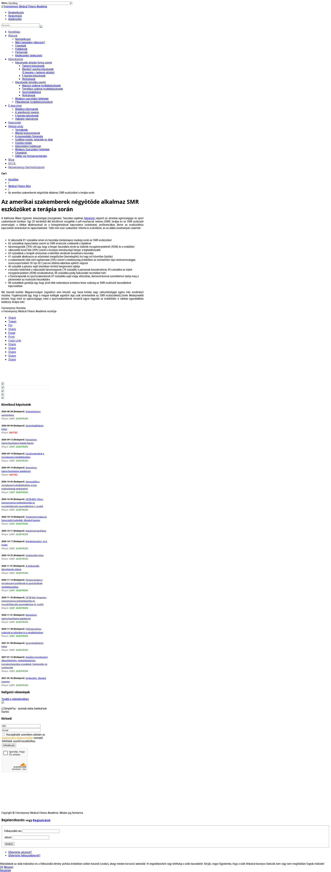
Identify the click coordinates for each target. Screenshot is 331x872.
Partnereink (21, 52)
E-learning (15, 105)
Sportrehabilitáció (31, 92)
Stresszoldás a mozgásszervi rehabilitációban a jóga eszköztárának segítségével (20, 485)
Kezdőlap (14, 32)
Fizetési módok (23, 143)
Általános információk (26, 109)
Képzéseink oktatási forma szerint (33, 62)
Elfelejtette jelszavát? (20, 852)
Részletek (5, 870)
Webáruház (15, 126)
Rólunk (12, 35)
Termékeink (21, 129)
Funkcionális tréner (35, 555)
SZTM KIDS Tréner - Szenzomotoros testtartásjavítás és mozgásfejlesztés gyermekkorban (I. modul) (22, 503)
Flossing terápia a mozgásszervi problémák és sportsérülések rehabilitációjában (21, 583)
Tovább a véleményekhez (15, 699)
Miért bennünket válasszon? (30, 42)
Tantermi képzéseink (33, 66)
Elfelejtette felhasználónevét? (24, 855)
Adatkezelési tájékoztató (28, 55)
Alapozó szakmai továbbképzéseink (41, 85)
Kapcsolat (14, 122)
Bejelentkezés (16, 12)
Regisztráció (15, 15)
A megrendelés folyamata (29, 136)
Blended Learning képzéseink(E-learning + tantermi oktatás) (38, 71)
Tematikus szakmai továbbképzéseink (42, 88)
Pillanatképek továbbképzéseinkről (34, 102)
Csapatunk (20, 45)
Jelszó (7, 837)
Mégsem (8, 867)
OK (1, 867)
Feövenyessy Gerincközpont (26, 167)
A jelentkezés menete (27, 112)
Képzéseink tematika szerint (30, 82)
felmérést (90, 218)
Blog (11, 159)
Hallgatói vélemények (26, 119)
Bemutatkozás (23, 39)
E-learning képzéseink (34, 75)
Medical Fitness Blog (19, 186)
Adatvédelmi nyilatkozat (28, 146)
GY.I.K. (12, 163)
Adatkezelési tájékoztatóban (17, 738)
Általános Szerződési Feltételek (32, 149)
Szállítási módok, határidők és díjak (34, 139)
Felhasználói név (13, 831)
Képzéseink (15, 59)
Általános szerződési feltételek (32, 98)
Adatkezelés (15, 19)
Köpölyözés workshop (36, 530)
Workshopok (28, 79)
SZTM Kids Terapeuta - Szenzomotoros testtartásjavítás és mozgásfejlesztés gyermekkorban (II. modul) (24, 601)
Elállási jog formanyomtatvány (31, 156)
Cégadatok (21, 152)
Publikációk (21, 49)
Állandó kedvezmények (27, 133)
